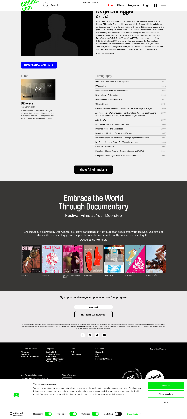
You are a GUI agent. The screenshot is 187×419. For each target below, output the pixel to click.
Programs (133, 5)
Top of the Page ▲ (158, 349)
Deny (165, 402)
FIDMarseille (108, 275)
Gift (97, 356)
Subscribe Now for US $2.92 (38, 65)
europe (95, 2)
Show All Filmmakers (93, 169)
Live (110, 5)
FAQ (97, 354)
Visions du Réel (151, 275)
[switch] (73, 414)
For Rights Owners (103, 359)
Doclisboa (45, 275)
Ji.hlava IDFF (129, 275)
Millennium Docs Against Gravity (71, 276)
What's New (51, 356)
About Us (25, 352)
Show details (132, 414)
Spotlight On (51, 352)
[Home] (30, 5)
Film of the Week (53, 354)
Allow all (166, 385)
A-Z (72, 352)
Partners (25, 354)
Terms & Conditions (30, 356)
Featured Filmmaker (54, 359)
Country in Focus (53, 361)
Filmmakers (76, 354)
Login (146, 5)
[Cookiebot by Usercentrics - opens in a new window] (16, 414)
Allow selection (166, 394)
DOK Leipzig (88, 275)
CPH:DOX (24, 275)
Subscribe (99, 352)
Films (120, 5)
